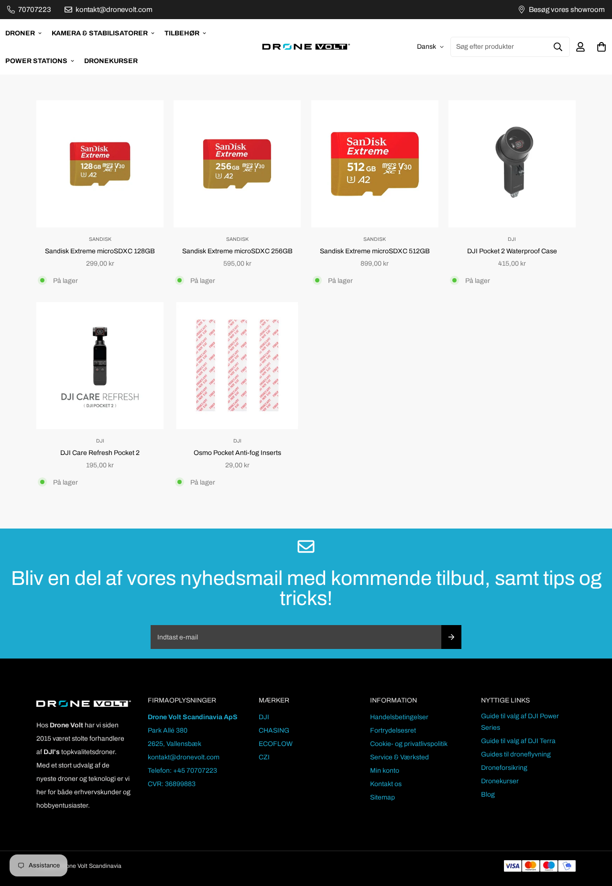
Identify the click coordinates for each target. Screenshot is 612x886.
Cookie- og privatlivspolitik (409, 743)
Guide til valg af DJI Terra (518, 741)
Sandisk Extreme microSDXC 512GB (375, 251)
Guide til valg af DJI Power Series (520, 722)
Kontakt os (386, 784)
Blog (488, 794)
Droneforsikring (504, 767)
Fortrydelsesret (393, 730)
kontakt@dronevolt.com (183, 757)
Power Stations (36, 61)
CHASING (274, 730)
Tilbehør (181, 33)
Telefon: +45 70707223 (182, 770)
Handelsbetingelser (399, 717)
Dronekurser (111, 61)
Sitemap (382, 797)
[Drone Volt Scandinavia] (306, 46)
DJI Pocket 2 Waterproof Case (512, 251)
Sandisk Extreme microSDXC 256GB (237, 251)
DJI (264, 717)
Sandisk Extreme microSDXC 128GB (100, 251)
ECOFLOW (276, 743)
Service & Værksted (399, 757)
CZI (264, 757)
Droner (20, 33)
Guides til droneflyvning (516, 754)
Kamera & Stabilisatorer (100, 33)
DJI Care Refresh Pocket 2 (100, 452)
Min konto (384, 770)
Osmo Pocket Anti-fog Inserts (237, 452)
